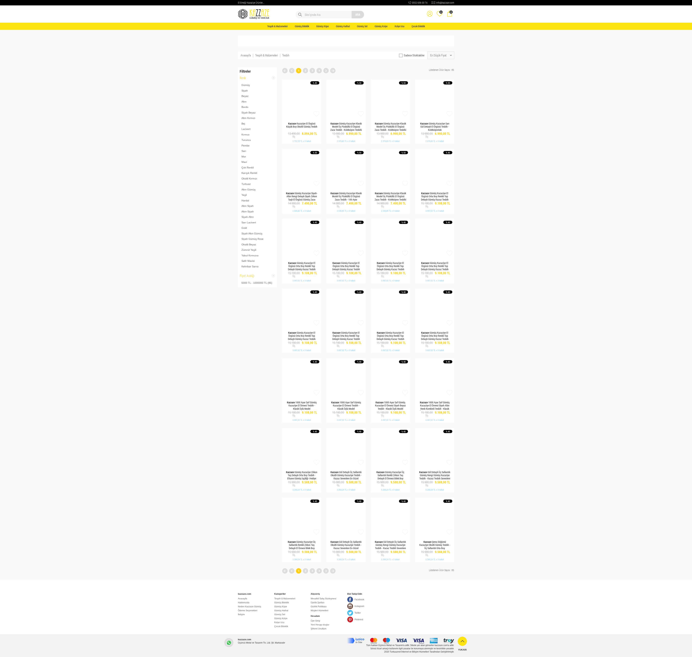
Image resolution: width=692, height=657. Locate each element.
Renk (243, 79)
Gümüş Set (362, 26)
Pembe (245, 145)
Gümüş (245, 85)
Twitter (357, 613)
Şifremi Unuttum (318, 628)
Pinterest (358, 619)
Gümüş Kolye (381, 26)
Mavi (244, 162)
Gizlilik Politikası (319, 606)
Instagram (359, 606)
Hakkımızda (243, 602)
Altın (244, 101)
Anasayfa (246, 55)
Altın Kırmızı (248, 118)
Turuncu (246, 140)
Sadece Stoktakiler (414, 55)
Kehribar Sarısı (250, 266)
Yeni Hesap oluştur (320, 624)
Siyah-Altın (247, 216)
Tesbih (285, 55)
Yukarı (462, 650)
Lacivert (245, 129)
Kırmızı (245, 134)
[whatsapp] (228, 642)
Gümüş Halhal (343, 26)
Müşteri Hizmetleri (319, 610)
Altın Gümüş (248, 189)
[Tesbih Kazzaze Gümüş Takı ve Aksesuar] (254, 11)
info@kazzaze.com (445, 2)
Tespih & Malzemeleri (277, 26)
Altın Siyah (247, 205)
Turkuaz (246, 183)
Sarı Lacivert (248, 222)
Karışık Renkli (249, 173)
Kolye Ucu (399, 26)
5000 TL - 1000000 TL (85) (256, 282)
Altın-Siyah (247, 211)
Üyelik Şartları (317, 602)
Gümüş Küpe (322, 26)
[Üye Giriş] (429, 11)
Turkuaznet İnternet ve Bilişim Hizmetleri (409, 652)
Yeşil (244, 194)
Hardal (245, 200)
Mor (243, 156)
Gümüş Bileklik (302, 26)
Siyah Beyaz (248, 112)
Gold (244, 227)
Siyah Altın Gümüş (251, 233)
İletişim (241, 614)
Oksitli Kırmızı (249, 178)
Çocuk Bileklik (418, 26)
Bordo (244, 107)
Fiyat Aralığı (247, 276)
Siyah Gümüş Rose (252, 238)
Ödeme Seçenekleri (247, 610)
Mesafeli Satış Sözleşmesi (323, 598)
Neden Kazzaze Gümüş (249, 606)
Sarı (243, 151)
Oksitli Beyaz (248, 244)
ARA (357, 14)
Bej (243, 123)
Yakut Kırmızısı (250, 255)
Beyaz (245, 96)
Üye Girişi (315, 621)
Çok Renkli (247, 167)
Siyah (244, 90)
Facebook (359, 599)
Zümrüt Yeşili (248, 249)
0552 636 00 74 (419, 2)
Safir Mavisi (248, 260)
